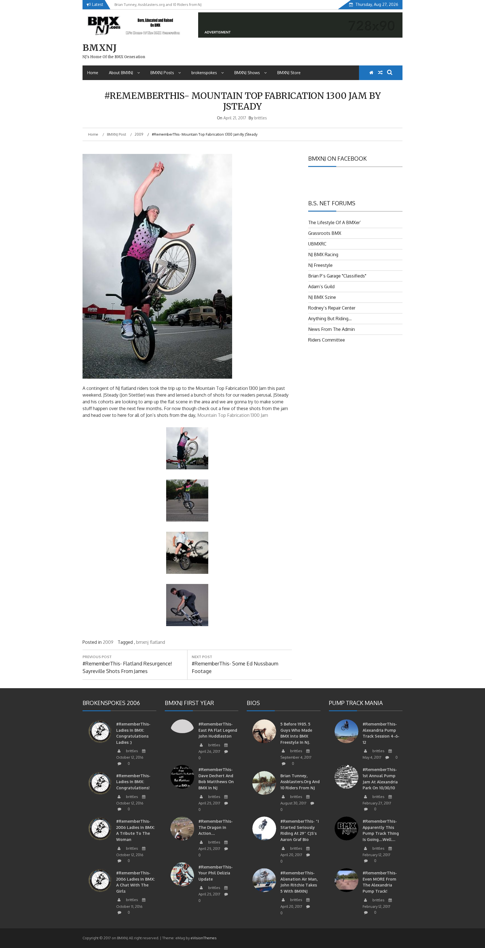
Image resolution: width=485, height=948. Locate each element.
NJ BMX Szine (322, 297)
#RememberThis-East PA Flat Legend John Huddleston (217, 730)
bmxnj (142, 642)
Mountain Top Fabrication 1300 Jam (232, 415)
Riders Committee (326, 340)
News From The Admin (331, 329)
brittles (260, 117)
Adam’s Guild (321, 286)
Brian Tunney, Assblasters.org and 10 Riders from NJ (300, 781)
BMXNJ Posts (162, 72)
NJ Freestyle (320, 265)
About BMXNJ (121, 72)
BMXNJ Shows (247, 72)
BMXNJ (99, 47)
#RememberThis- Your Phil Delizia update (215, 873)
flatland (157, 642)
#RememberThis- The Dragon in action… (215, 827)
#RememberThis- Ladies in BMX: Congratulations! (133, 781)
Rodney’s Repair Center (331, 308)
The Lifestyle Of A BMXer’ (334, 222)
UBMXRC (317, 244)
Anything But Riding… (330, 318)
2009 (108, 642)
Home (92, 72)
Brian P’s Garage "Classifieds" (337, 276)
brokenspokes (204, 72)
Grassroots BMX (324, 233)
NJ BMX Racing (323, 254)
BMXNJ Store (289, 72)
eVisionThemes (204, 938)
